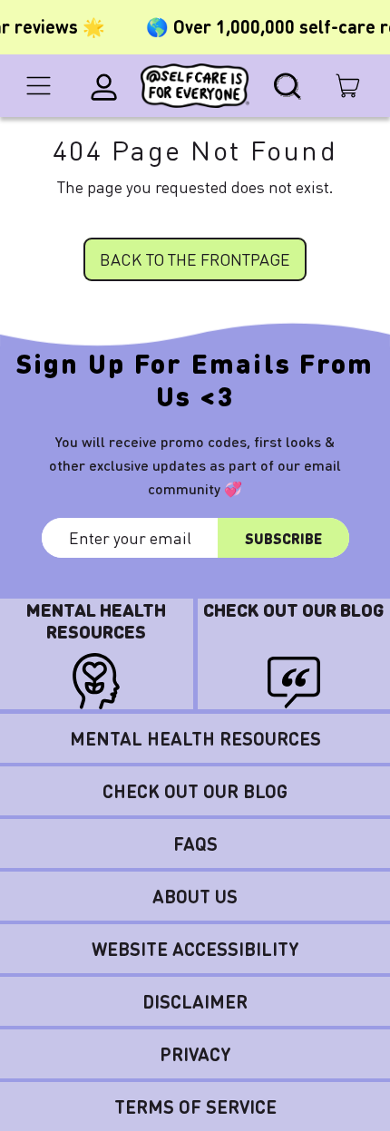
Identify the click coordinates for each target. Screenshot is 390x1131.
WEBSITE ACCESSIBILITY (195, 948)
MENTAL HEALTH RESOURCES (195, 738)
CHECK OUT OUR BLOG (195, 791)
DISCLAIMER (195, 1001)
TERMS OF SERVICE (195, 1106)
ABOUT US (195, 896)
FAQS (195, 843)
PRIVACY (195, 1054)
